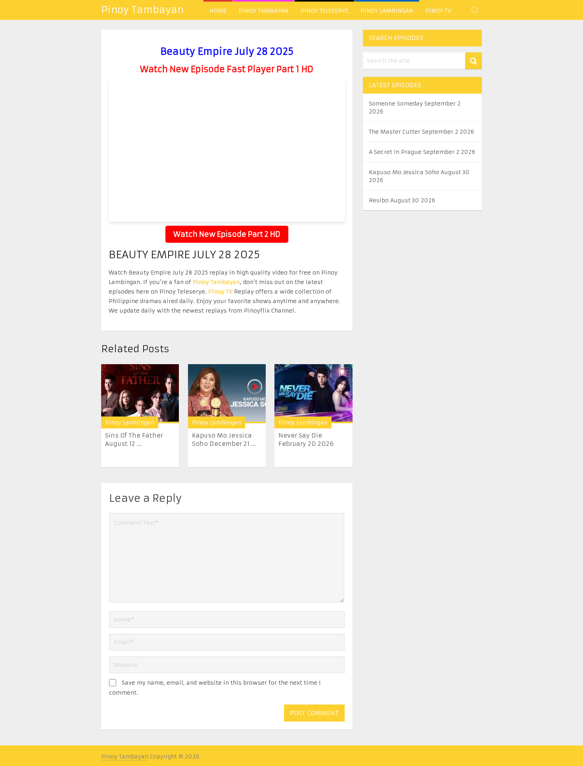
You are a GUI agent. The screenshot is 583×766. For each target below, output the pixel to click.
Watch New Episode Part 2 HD (226, 234)
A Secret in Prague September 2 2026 (422, 152)
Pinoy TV (220, 291)
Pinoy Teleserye (324, 10)
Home (217, 10)
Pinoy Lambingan (387, 10)
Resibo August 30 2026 (402, 200)
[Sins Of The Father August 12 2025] (140, 393)
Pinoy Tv (438, 10)
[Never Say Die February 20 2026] (313, 393)
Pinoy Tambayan (142, 10)
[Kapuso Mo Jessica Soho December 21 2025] (227, 393)
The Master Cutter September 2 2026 (421, 131)
